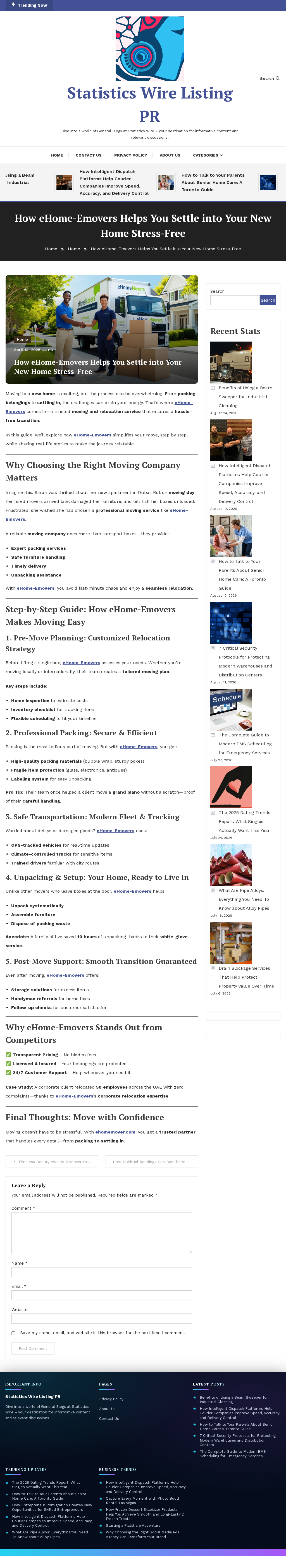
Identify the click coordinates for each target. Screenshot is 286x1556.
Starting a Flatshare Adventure (133, 1525)
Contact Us (89, 155)
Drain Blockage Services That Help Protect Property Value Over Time (247, 977)
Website (19, 1309)
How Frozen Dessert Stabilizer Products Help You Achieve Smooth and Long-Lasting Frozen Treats (144, 1514)
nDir (52, 349)
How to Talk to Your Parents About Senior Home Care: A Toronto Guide (200, 182)
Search (267, 78)
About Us (170, 155)
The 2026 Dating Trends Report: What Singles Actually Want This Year (244, 821)
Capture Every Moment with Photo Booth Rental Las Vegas (143, 1500)
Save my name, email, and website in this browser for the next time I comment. (102, 1332)
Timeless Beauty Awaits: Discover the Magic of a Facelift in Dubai (58, 1161)
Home (57, 155)
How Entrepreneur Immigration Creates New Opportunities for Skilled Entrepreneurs (52, 1507)
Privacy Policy (130, 155)
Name (19, 1263)
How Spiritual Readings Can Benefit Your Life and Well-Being (155, 1161)
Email (19, 1286)
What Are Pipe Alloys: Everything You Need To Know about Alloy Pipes (244, 899)
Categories (205, 155)
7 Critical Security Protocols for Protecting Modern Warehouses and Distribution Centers (245, 661)
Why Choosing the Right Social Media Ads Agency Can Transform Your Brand (142, 1534)
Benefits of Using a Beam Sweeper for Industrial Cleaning (245, 396)
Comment (23, 1208)
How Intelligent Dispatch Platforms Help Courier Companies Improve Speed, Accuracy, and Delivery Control (100, 182)
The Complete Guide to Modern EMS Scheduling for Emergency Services (245, 743)
